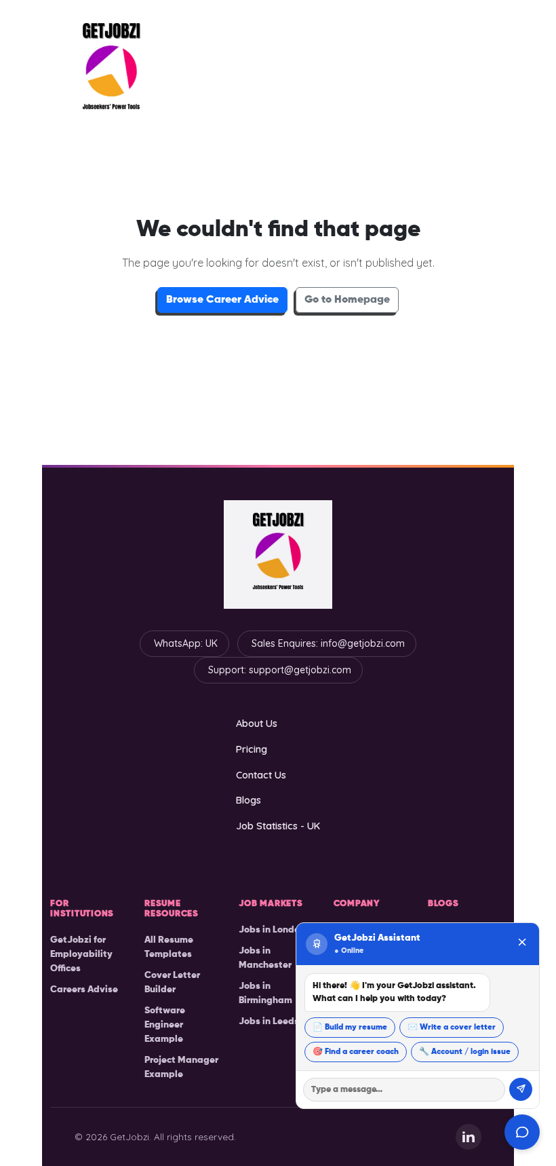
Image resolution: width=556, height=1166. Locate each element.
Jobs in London (272, 930)
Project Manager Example (181, 1067)
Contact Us (261, 774)
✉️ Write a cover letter (452, 1027)
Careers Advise (84, 989)
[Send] (520, 1089)
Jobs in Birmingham (265, 993)
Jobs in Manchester (265, 958)
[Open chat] (522, 1132)
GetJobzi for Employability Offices (81, 954)
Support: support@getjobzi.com (279, 670)
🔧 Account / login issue (465, 1052)
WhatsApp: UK (186, 643)
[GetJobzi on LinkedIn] (468, 1137)
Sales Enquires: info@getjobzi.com (328, 643)
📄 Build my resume (350, 1027)
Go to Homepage (347, 300)
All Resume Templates (168, 947)
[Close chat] (522, 943)
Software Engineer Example (164, 1025)
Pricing (251, 748)
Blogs (248, 799)
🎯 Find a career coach (356, 1052)
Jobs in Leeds (269, 1021)
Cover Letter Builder (172, 982)
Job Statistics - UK (278, 825)
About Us (256, 723)
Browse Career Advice (222, 300)
